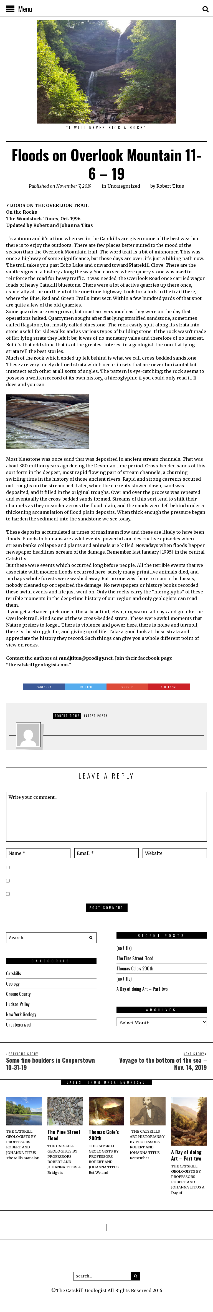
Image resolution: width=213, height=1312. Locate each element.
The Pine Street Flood (134, 958)
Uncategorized (123, 186)
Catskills (13, 973)
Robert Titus (170, 186)
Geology (12, 983)
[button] (91, 937)
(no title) (123, 948)
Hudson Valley (17, 1004)
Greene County (18, 994)
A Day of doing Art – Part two (142, 989)
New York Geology (21, 1014)
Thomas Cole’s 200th (134, 968)
